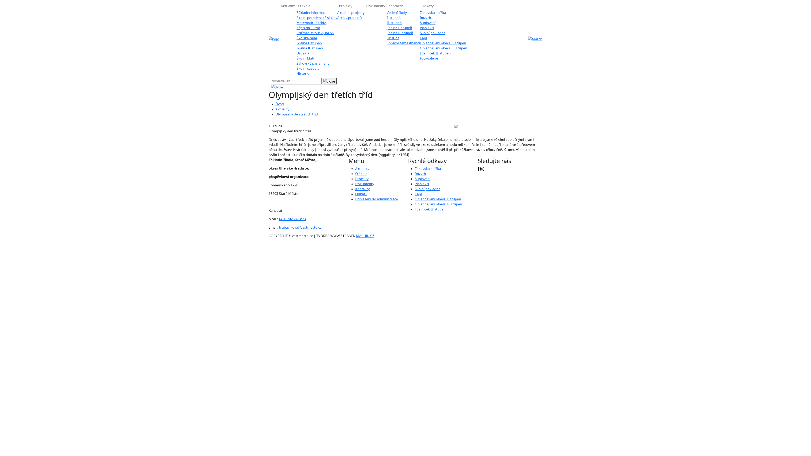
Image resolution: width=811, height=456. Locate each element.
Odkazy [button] (428, 6)
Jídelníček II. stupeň (435, 53)
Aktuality (288, 6)
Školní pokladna (432, 33)
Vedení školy (397, 12)
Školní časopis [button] (308, 68)
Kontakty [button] (395, 6)
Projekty (362, 178)
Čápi (423, 38)
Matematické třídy (311, 22)
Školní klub (305, 58)
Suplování (427, 22)
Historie (303, 73)
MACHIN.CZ (365, 235)
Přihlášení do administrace (376, 199)
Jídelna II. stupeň (310, 48)
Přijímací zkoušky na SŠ (315, 33)
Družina (303, 53)
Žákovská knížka (433, 12)
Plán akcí (427, 28)
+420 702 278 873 (292, 219)
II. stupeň (394, 22)
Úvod (279, 104)
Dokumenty (375, 6)
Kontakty (362, 189)
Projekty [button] (345, 6)
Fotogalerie (429, 58)
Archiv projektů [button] (349, 17)
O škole (361, 173)
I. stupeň (394, 17)
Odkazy (361, 194)
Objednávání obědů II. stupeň (443, 48)
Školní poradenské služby (317, 17)
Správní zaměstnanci (403, 43)
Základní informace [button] (312, 12)
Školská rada (307, 38)
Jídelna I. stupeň (309, 43)
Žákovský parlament (313, 63)
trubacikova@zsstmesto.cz (300, 227)
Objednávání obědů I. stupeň (443, 43)
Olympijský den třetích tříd (296, 114)
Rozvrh (425, 17)
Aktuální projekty (351, 12)
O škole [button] (304, 6)
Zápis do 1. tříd (308, 28)
